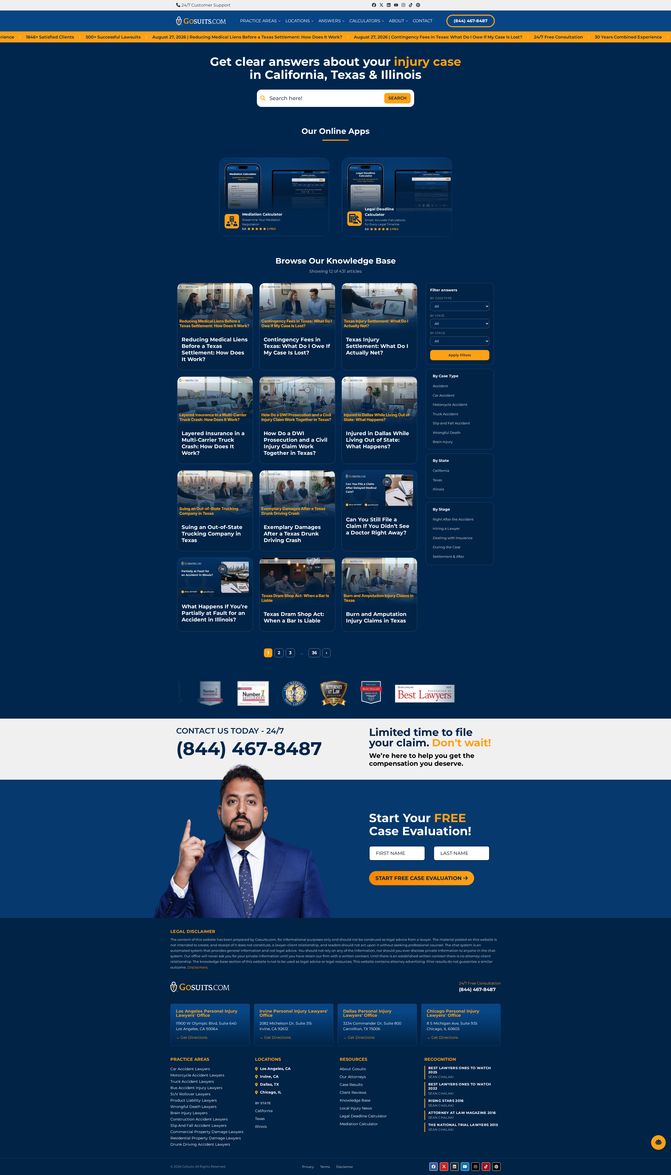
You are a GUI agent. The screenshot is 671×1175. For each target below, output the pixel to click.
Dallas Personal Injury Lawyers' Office (367, 1013)
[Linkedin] (389, 5)
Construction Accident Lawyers (199, 1119)
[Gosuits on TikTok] (486, 1166)
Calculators (367, 20)
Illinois (438, 489)
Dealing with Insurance (453, 537)
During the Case (447, 547)
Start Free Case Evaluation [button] (419, 878)
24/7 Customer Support (205, 5)
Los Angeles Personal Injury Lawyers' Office (206, 1013)
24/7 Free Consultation (513, 37)
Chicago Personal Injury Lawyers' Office (453, 1013)
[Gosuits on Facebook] (433, 1166)
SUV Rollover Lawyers (190, 1094)
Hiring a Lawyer (446, 528)
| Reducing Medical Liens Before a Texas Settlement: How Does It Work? (202, 37)
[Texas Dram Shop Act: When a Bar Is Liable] (297, 581)
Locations (300, 20)
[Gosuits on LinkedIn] (454, 1166)
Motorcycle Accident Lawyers (197, 1075)
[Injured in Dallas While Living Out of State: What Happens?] (379, 400)
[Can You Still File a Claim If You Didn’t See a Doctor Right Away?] (379, 490)
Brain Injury (443, 442)
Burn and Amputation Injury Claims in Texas (376, 617)
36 (314, 652)
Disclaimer (344, 1167)
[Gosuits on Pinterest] (496, 1166)
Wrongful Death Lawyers (193, 1106)
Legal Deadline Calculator (363, 1116)
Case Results (351, 1084)
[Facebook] (374, 5)
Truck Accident (445, 414)
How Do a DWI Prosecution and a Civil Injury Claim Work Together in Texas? (295, 443)
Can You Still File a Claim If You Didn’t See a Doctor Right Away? (377, 526)
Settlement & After (448, 556)
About (399, 20)
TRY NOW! (306, 221)
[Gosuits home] (200, 987)
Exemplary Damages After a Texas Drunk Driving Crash (292, 533)
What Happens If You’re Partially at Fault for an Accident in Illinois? (215, 613)
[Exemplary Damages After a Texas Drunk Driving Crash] (297, 494)
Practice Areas (261, 20)
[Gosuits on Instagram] (475, 1166)
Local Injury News (356, 1108)
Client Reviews (353, 1092)
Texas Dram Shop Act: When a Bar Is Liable (294, 617)
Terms (325, 1167)
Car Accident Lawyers (190, 1069)
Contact (422, 20)
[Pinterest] (418, 5)
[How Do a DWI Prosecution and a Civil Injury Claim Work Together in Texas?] (297, 400)
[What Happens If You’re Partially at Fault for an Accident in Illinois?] (215, 577)
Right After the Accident (453, 519)
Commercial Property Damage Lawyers (206, 1131)
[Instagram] (403, 5)
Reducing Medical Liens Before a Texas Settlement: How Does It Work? (215, 349)
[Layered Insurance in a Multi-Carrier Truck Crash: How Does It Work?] (215, 400)
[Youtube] (396, 5)
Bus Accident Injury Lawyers (196, 1087)
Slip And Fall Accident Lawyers (198, 1125)
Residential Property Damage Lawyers (205, 1138)
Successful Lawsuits (68, 37)
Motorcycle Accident (450, 404)
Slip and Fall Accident (451, 423)
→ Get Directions (191, 1037)
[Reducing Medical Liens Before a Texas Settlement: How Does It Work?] (215, 306)
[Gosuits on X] (444, 1166)
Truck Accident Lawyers (192, 1081)
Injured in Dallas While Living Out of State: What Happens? (377, 440)
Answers (332, 20)
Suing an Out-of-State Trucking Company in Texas (212, 533)
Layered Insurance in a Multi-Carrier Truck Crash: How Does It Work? (213, 443)
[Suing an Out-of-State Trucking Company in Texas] (215, 494)
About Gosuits (353, 1069)
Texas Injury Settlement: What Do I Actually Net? (377, 346)
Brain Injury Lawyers (189, 1113)
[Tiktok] (411, 5)
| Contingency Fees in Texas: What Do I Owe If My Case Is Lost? (393, 37)
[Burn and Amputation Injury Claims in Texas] (379, 581)
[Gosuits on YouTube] (465, 1166)
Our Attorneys (353, 1076)
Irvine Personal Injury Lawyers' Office (293, 1013)
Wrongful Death (447, 432)
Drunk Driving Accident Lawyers (200, 1144)
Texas (437, 480)
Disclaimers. (197, 967)
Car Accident (443, 395)
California (441, 470)
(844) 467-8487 (471, 20)
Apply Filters (459, 355)
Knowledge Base (355, 1100)
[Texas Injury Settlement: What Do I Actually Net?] (379, 306)
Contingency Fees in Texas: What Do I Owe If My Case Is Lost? (297, 346)
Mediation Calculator (359, 1124)
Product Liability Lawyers (193, 1100)
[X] (381, 5)
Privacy (308, 1167)
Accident (440, 386)
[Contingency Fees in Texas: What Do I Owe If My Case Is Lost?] (297, 306)
